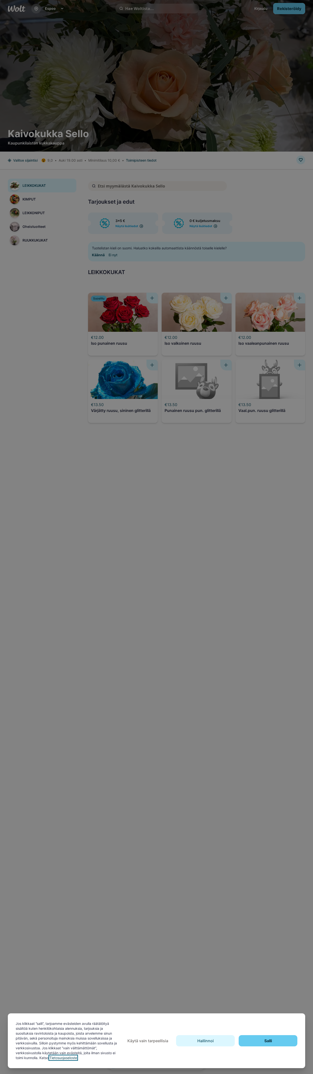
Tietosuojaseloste (63, 1058)
